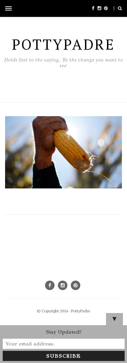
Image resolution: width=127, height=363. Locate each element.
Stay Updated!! (63, 332)
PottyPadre (80, 310)
